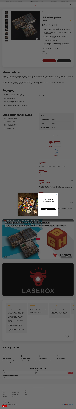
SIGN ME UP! (48, 209)
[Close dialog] (57, 194)
